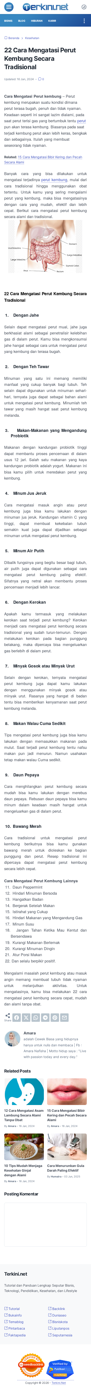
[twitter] (26, 1017)
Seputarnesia (61, 1335)
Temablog (15, 1322)
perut (81, 120)
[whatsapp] (36, 1017)
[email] (64, 1017)
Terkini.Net (59, 1383)
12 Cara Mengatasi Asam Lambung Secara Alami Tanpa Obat (24, 1115)
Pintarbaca (16, 1328)
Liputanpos (60, 1328)
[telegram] (45, 1017)
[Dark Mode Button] (84, 7)
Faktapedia (16, 1335)
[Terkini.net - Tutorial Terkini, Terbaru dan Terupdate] (45, 7)
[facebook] (16, 1017)
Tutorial (13, 1309)
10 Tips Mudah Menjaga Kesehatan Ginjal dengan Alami (23, 1170)
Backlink (58, 1309)
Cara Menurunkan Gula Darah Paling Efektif (65, 1168)
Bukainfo (14, 1315)
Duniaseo (58, 1315)
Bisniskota (59, 1322)
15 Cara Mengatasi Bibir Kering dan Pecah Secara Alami (67, 1115)
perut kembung (54, 179)
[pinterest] (55, 1017)
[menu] (9, 7)
